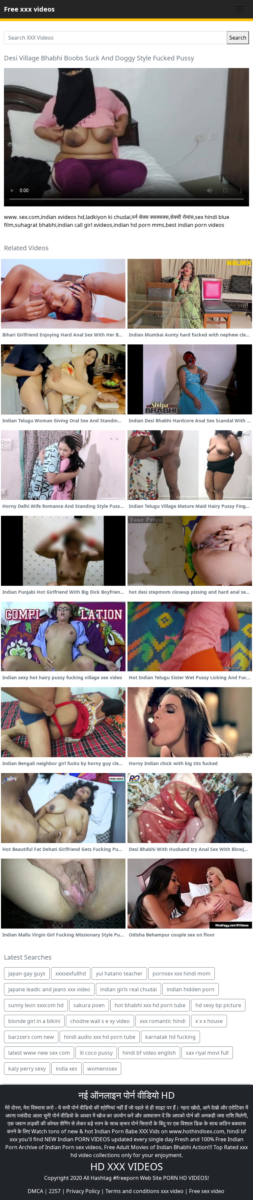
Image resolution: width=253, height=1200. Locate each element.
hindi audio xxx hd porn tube (99, 1037)
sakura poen (89, 1005)
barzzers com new (31, 1037)
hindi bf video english (149, 1052)
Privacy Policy (83, 1191)
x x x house (209, 1021)
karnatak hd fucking (170, 1037)
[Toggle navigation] (240, 9)
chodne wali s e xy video (100, 1021)
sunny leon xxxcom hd (36, 1005)
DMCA (35, 1191)
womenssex (102, 1068)
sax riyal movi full (207, 1052)
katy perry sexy (27, 1068)
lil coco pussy (96, 1052)
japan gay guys (26, 973)
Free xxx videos (29, 9)
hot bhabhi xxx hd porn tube (150, 1005)
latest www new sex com (39, 1052)
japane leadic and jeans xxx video (49, 989)
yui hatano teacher (119, 973)
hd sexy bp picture (218, 1005)
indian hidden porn (190, 989)
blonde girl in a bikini (34, 1021)
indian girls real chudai (128, 989)
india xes (66, 1068)
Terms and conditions (132, 1191)
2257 (55, 1191)
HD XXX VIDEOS (126, 1166)
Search (237, 37)
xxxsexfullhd (70, 973)
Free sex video (206, 1191)
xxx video (172, 1191)
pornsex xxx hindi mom (182, 973)
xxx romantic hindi (162, 1021)
